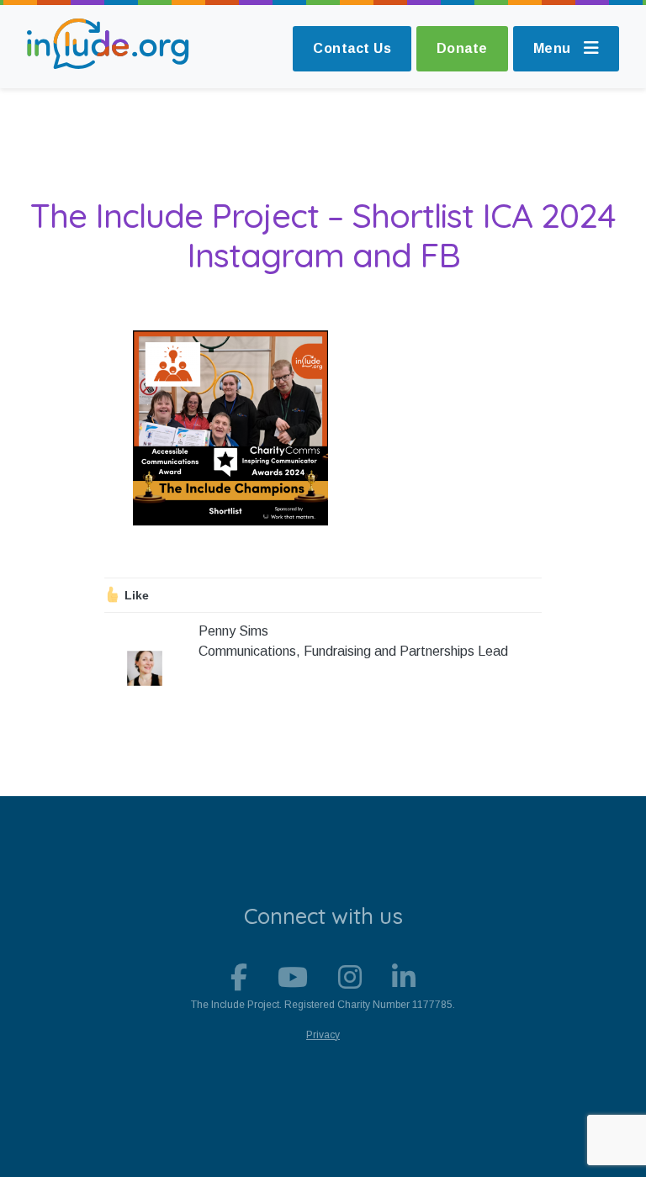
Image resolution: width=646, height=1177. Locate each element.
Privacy (323, 1035)
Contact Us (352, 48)
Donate (462, 48)
